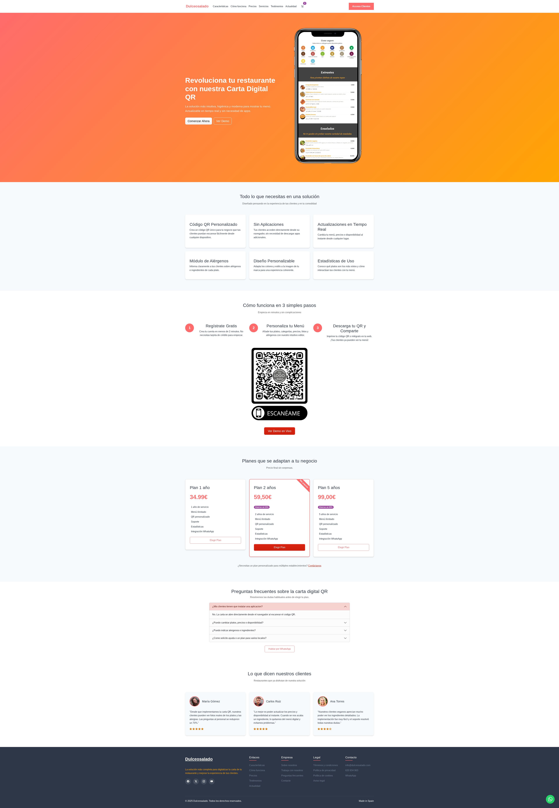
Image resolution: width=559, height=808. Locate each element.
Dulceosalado (199, 759)
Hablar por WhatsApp (279, 649)
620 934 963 (351, 770)
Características (220, 6)
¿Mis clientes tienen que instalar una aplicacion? (237, 606)
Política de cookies (323, 775)
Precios (252, 6)
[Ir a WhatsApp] (550, 799)
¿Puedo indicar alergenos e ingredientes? (234, 630)
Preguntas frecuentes (292, 775)
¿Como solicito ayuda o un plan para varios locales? (239, 638)
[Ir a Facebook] (188, 781)
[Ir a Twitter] (196, 781)
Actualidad (291, 6)
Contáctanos (314, 565)
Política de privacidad (324, 770)
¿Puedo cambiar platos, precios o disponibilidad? (237, 622)
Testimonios (277, 6)
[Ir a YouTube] (212, 781)
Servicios (263, 6)
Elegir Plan (215, 540)
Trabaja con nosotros (292, 770)
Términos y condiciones (325, 765)
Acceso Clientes (361, 6)
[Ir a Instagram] (204, 781)
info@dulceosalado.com (357, 765)
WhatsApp (350, 775)
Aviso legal (319, 780)
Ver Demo (222, 121)
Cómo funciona (238, 6)
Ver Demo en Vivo (279, 431)
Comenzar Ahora (198, 121)
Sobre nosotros (289, 765)
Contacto (286, 780)
